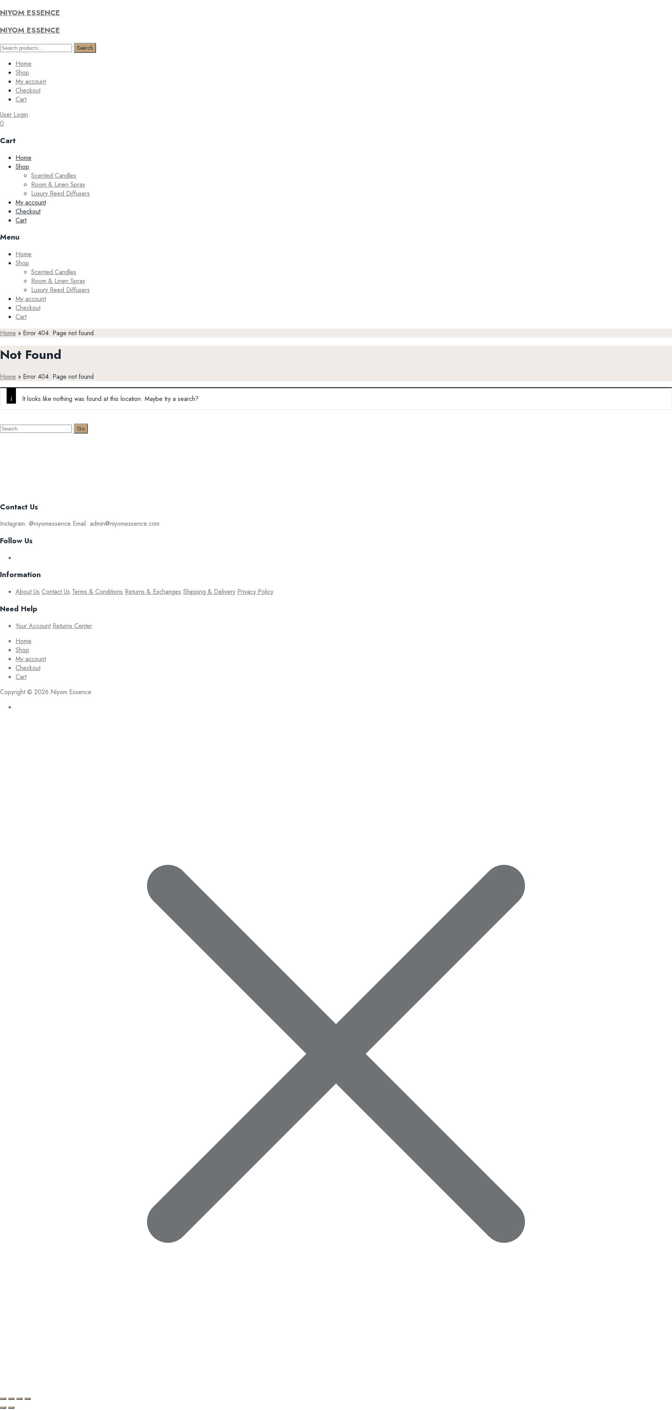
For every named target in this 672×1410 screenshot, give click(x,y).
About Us (28, 591)
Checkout (28, 90)
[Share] (19, 1399)
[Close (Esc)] (27, 1399)
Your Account (33, 625)
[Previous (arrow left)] (3, 1408)
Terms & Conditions (97, 591)
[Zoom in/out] (3, 1399)
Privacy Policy (255, 591)
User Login (14, 114)
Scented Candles (53, 175)
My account (31, 81)
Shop (22, 72)
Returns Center (72, 625)
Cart (21, 99)
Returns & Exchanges (153, 591)
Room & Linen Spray (58, 184)
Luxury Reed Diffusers (60, 193)
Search (85, 48)
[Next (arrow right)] (11, 1408)
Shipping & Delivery (209, 591)
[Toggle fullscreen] (11, 1399)
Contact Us (56, 591)
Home (24, 63)
